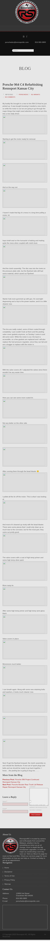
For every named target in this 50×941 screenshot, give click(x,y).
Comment (32, 786)
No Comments (10, 97)
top (45, 934)
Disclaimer (8, 872)
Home (6, 868)
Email (5, 808)
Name (5, 801)
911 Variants (35, 94)
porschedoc (23, 94)
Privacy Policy (9, 880)
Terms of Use (9, 876)
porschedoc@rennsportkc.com (28, 901)
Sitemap (7, 884)
